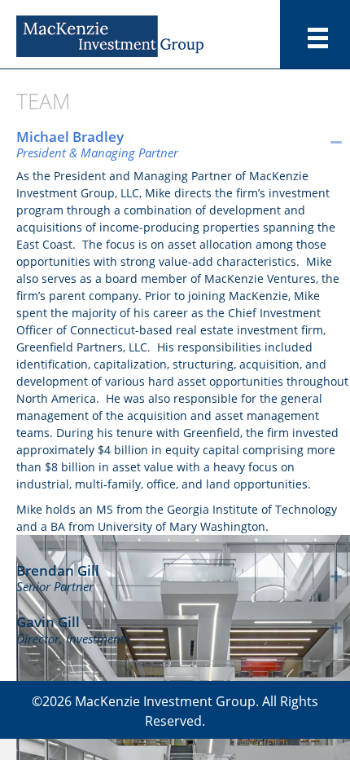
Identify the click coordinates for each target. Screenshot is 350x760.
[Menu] (317, 38)
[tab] (183, 142)
